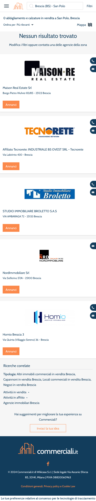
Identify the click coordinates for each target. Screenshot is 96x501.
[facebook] (48, 463)
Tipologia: (9, 374)
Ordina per (9, 24)
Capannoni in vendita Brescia (22, 379)
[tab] (85, 25)
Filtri (89, 6)
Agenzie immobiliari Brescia (21, 403)
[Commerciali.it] (18, 6)
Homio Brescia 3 (13, 334)
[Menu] (6, 6)
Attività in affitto (14, 397)
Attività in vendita (14, 392)
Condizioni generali (32, 486)
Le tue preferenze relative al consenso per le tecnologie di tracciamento (48, 498)
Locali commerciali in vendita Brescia (67, 379)
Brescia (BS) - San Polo (50, 6)
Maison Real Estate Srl (17, 88)
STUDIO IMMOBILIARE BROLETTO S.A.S (30, 211)
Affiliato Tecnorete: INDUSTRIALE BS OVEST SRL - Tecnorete (43, 149)
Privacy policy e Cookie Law (59, 486)
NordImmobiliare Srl (16, 273)
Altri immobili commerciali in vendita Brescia (46, 374)
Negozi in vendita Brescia (19, 385)
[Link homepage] (48, 448)
